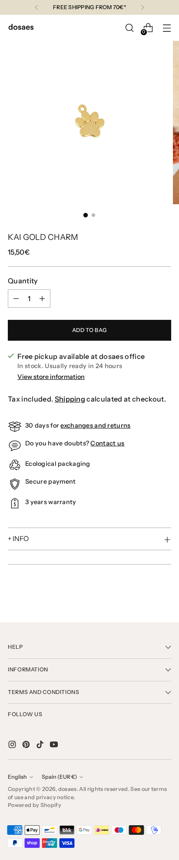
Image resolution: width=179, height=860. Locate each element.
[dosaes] (21, 28)
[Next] (142, 7)
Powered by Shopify (34, 805)
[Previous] (36, 7)
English (17, 777)
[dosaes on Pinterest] (27, 745)
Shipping (70, 399)
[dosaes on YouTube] (55, 745)
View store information (51, 377)
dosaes (67, 789)
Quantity (23, 280)
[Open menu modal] (167, 28)
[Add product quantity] (42, 298)
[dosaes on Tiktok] (41, 745)
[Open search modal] (129, 28)
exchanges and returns (95, 425)
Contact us (107, 443)
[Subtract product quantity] (16, 298)
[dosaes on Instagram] (13, 745)
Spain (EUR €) (59, 777)
